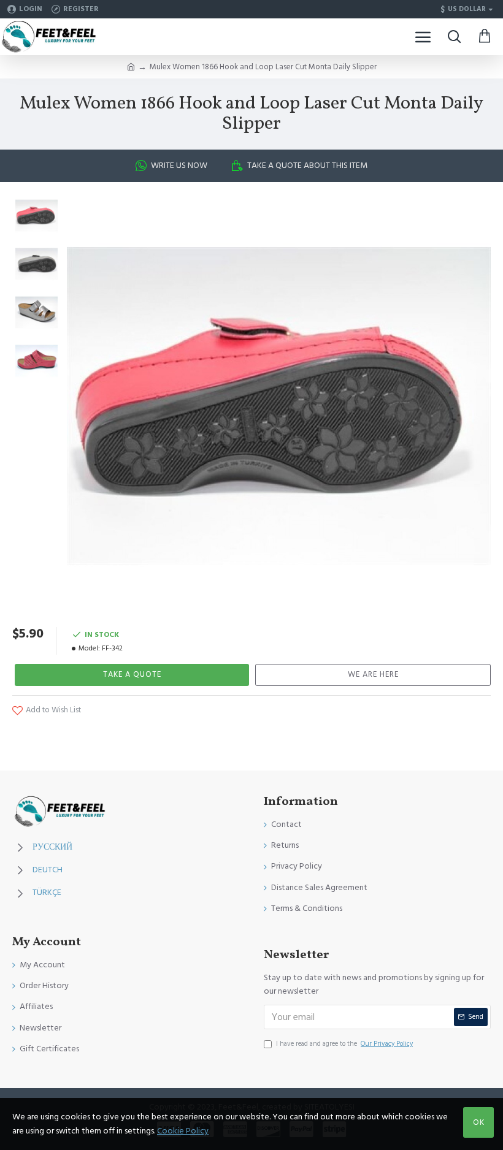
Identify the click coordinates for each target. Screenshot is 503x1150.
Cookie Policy (183, 1131)
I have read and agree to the (344, 1043)
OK (479, 1122)
